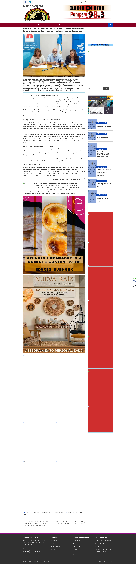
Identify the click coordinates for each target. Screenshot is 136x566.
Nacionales (88, 2)
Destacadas (54, 512)
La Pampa (80, 2)
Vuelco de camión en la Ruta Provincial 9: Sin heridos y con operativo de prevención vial (69, 522)
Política (53, 549)
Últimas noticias (99, 546)
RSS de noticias (99, 543)
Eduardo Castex (77, 540)
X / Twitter (35, 551)
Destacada (45, 512)
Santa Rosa (76, 546)
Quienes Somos (70, 25)
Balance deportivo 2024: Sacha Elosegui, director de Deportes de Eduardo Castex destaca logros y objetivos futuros (37, 523)
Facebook (26, 551)
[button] (134, 288)
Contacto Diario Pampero (86, 25)
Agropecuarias (77, 552)
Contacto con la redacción (103, 540)
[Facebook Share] (134, 281)
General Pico (76, 543)
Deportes (53, 555)
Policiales (75, 549)
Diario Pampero (33, 6)
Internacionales (99, 2)
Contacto (109, 2)
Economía (54, 552)
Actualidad (59, 25)
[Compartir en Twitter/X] (134, 285)
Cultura (75, 555)
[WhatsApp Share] (134, 278)
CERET (77, 512)
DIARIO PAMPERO (31, 538)
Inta (80, 512)
